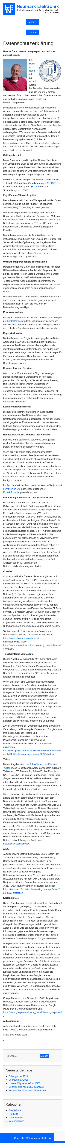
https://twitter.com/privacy (16, 843)
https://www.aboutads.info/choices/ (21, 638)
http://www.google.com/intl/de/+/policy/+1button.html (29, 750)
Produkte (13, 1114)
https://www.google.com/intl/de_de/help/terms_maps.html (32, 1012)
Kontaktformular (15, 321)
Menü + (32, 22)
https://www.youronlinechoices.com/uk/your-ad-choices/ (32, 645)
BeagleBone (15, 1110)
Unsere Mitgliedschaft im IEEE (24, 1083)
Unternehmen (16, 1117)
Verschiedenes (16, 1121)
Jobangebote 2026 (18, 1076)
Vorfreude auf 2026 (18, 1079)
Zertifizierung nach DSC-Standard (26, 1086)
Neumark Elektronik (40, 1138)
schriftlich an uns (12, 488)
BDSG (35, 186)
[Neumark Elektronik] (32, 14)
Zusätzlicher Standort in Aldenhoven (27, 1090)
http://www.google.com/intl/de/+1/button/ (33, 754)
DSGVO (52, 183)
